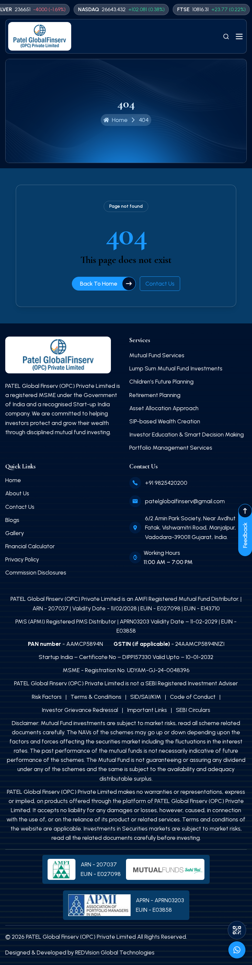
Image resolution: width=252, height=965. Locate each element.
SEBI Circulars (193, 709)
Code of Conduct (193, 696)
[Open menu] (239, 36)
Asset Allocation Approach (164, 408)
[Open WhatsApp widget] (236, 949)
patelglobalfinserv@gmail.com (185, 501)
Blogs (12, 519)
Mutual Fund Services (156, 355)
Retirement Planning (154, 394)
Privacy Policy (22, 559)
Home (13, 480)
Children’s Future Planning (161, 381)
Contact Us (160, 283)
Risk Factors (47, 696)
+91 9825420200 (166, 482)
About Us (17, 493)
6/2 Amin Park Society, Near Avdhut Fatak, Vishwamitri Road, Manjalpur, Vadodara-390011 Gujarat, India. (190, 527)
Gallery (14, 533)
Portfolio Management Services (170, 447)
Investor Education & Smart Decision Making (186, 434)
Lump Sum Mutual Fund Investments (175, 368)
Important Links (147, 709)
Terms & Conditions (96, 696)
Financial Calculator (30, 546)
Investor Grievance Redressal (80, 709)
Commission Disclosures (35, 572)
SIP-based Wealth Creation (164, 421)
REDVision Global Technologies (115, 952)
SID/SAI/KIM (145, 696)
